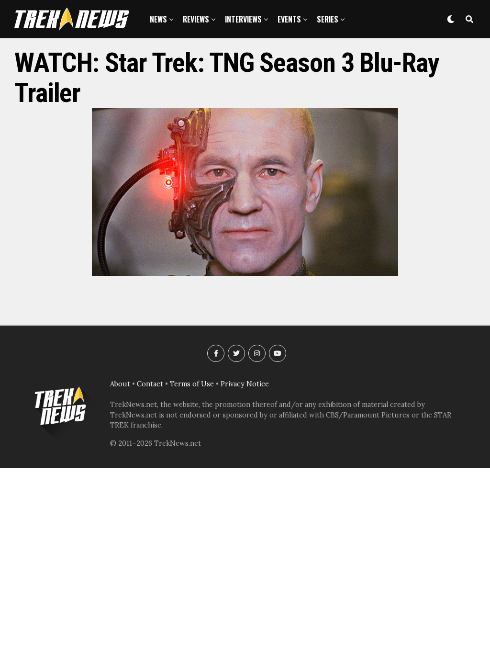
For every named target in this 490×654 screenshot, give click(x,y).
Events (289, 19)
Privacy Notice (245, 384)
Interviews (243, 19)
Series (327, 19)
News (158, 19)
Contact (150, 384)
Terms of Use (192, 384)
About (120, 384)
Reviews (196, 19)
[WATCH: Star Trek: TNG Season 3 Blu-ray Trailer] (245, 273)
